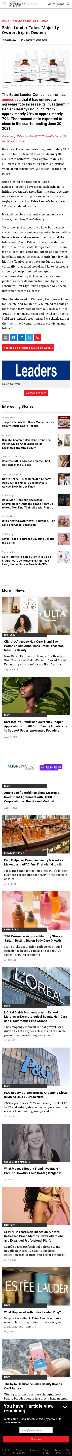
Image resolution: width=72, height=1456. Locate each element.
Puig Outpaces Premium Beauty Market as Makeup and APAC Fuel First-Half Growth (33, 862)
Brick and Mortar (9, 418)
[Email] (5, 337)
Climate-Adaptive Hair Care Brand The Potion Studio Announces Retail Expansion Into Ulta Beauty (26, 443)
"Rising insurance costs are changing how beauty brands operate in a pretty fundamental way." (36, 1398)
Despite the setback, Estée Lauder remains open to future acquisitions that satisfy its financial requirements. (33, 1322)
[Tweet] (29, 337)
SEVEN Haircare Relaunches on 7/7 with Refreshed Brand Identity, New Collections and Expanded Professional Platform (33, 1236)
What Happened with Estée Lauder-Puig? (32, 1312)
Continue (36, 1439)
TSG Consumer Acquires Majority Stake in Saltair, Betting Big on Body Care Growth (33, 938)
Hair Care (6, 435)
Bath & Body (7, 495)
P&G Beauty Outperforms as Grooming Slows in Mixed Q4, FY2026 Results (35, 1095)
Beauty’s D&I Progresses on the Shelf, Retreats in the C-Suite (26, 462)
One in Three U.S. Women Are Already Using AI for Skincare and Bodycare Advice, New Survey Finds (26, 482)
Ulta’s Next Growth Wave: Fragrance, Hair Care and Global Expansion (28, 522)
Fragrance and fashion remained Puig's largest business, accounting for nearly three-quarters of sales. (35, 875)
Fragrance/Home (10, 552)
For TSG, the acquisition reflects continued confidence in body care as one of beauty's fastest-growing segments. (33, 950)
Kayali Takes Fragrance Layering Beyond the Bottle (28, 540)
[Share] (13, 337)
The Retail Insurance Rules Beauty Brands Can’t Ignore (33, 1386)
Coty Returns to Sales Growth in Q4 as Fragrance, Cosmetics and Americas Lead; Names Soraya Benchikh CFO (26, 560)
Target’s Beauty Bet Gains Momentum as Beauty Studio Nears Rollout (28, 424)
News (45, 21)
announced (11, 99)
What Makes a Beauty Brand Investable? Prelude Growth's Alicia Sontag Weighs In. (33, 1171)
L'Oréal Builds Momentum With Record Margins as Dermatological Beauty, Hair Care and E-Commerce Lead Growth (35, 1017)
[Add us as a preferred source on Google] (37, 337)
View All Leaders (36, 393)
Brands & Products (25, 21)
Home (5, 21)
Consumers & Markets (12, 456)
